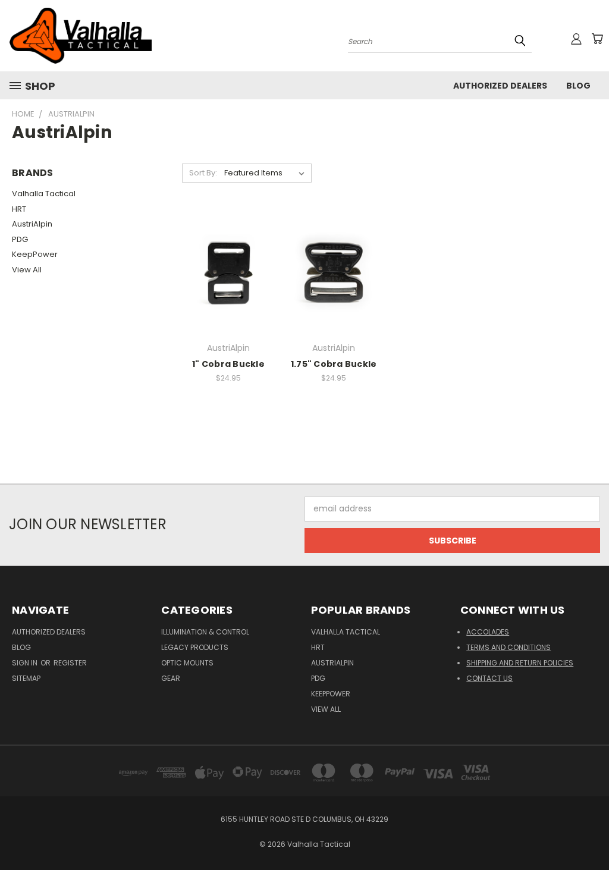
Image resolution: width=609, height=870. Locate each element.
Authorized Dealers (500, 86)
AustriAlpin (32, 224)
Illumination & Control (205, 632)
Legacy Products (194, 647)
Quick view (228, 271)
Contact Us (489, 678)
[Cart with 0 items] (597, 39)
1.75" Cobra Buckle (334, 364)
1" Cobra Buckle (228, 364)
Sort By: (203, 172)
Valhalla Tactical (44, 193)
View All (27, 269)
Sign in (25, 663)
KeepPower (35, 254)
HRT (19, 209)
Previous (590, 832)
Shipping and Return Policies (519, 663)
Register (70, 663)
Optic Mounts (187, 663)
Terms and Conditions (508, 647)
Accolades (487, 632)
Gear (170, 678)
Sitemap (26, 678)
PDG (20, 239)
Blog (578, 86)
